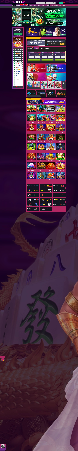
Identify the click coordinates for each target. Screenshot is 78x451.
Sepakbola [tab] (36, 48)
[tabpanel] (46, 56)
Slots (26, 5)
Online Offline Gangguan (18, 86)
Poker (39, 5)
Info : (13, 6)
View (62, 42)
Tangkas (51, 5)
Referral (60, 5)
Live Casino (47, 5)
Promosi (64, 5)
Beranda (13, 5)
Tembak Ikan (56, 5)
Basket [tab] (42, 48)
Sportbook (18, 5)
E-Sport (22, 5)
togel (43, 5)
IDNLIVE (31, 5)
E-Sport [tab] (46, 48)
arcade (35, 5)
